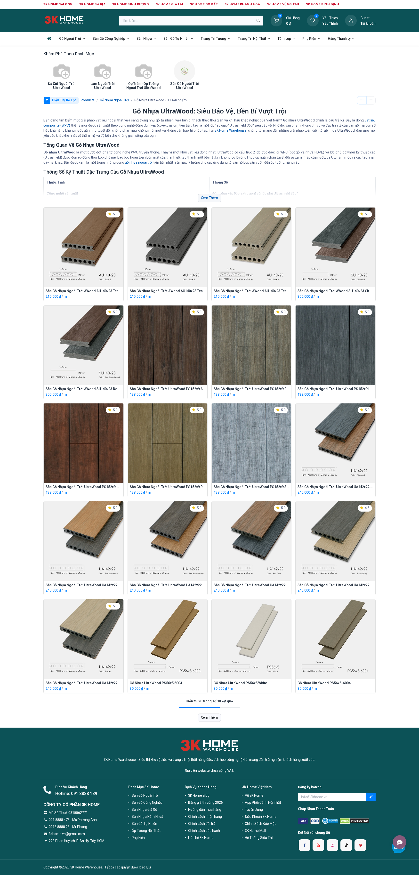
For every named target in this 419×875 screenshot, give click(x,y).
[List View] (371, 100)
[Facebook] (304, 845)
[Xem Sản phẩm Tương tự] (121, 247)
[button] (121, 226)
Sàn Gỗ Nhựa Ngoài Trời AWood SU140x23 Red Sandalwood (83, 389)
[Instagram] (332, 845)
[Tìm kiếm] (258, 20)
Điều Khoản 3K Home (260, 817)
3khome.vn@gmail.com (67, 834)
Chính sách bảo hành (204, 831)
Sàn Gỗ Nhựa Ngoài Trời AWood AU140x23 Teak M (251, 291)
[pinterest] (360, 845)
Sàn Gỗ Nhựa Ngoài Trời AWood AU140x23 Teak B (83, 291)
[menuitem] (49, 38)
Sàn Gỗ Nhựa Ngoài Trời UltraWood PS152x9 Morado (83, 487)
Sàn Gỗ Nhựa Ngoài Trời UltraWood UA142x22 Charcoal (335, 487)
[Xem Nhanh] (121, 215)
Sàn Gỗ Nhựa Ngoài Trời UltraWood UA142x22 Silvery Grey (335, 585)
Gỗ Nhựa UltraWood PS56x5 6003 (156, 683)
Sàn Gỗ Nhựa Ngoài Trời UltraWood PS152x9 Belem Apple (251, 389)
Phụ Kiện (138, 838)
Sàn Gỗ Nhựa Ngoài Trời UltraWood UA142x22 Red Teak (251, 585)
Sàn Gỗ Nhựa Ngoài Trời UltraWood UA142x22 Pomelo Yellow (83, 585)
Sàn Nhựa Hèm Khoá (147, 817)
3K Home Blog (199, 795)
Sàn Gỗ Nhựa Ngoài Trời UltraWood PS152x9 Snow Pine (251, 487)
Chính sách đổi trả (201, 824)
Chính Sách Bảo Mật (260, 824)
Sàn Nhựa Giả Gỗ (144, 809)
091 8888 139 (84, 793)
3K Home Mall (255, 831)
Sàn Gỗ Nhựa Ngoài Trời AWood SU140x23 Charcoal (335, 291)
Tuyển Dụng (254, 809)
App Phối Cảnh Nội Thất (263, 802)
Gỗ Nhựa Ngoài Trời (114, 100)
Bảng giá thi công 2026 (205, 802)
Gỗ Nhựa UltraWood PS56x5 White (240, 683)
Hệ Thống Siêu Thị (259, 838)
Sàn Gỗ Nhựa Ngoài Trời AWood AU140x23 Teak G (167, 291)
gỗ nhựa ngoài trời (139, 162)
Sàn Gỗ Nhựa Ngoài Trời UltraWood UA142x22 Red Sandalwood (167, 585)
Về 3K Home (254, 795)
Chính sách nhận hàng (205, 817)
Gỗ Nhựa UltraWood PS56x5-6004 (324, 683)
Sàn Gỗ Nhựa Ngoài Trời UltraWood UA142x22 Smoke (83, 683)
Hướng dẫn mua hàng (204, 809)
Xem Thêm (209, 198)
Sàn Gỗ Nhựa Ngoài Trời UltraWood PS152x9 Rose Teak (167, 487)
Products (88, 100)
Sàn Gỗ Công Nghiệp (147, 802)
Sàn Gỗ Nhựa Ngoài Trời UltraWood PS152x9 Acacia (167, 389)
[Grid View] (362, 100)
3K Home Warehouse (231, 130)
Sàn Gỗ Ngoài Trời (145, 795)
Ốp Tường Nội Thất (146, 831)
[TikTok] (346, 845)
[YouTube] (318, 845)
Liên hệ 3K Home (200, 838)
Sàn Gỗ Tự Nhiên (144, 824)
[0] (276, 20)
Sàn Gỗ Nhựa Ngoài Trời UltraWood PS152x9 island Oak (335, 389)
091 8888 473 (59, 820)
